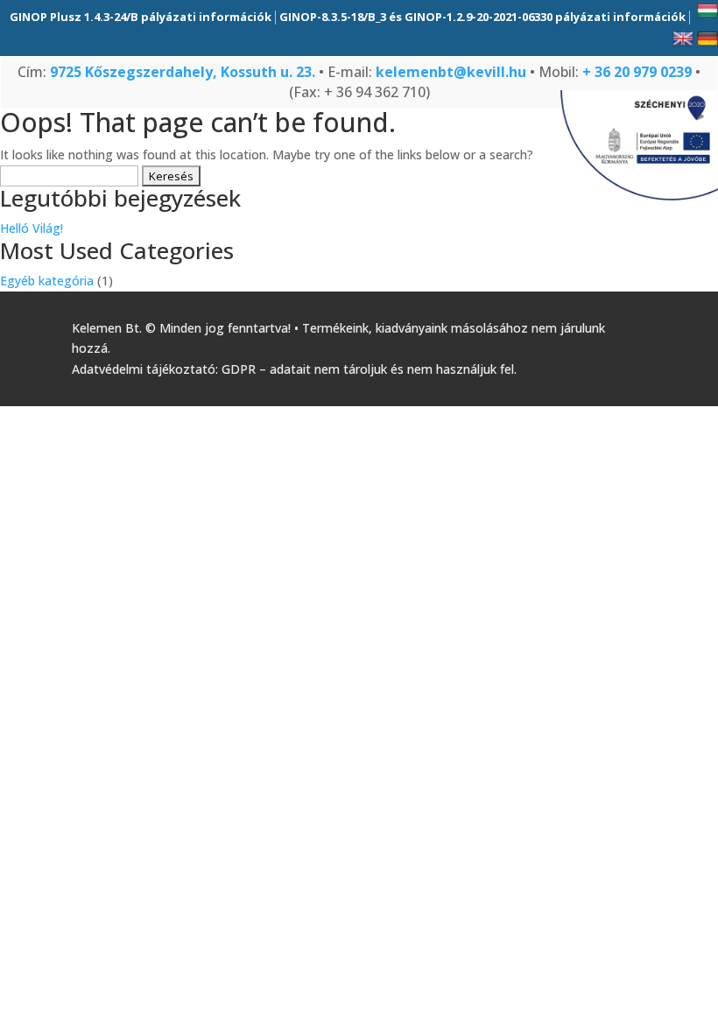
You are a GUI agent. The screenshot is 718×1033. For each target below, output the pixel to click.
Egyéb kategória (47, 280)
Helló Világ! (31, 228)
